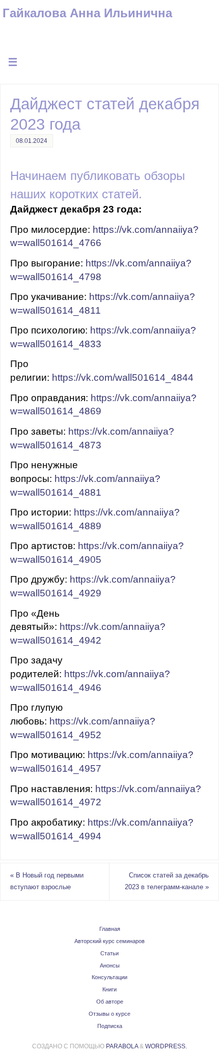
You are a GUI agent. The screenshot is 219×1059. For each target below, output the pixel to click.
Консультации (109, 977)
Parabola (122, 1046)
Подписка (109, 1026)
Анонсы (110, 965)
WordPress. (166, 1046)
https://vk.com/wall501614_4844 (123, 377)
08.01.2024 (31, 140)
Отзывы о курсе (109, 1014)
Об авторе (109, 1002)
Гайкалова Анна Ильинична (87, 13)
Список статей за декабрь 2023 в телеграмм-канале (167, 881)
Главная (109, 929)
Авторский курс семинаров (109, 941)
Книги (109, 989)
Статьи (109, 953)
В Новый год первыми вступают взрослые (47, 881)
